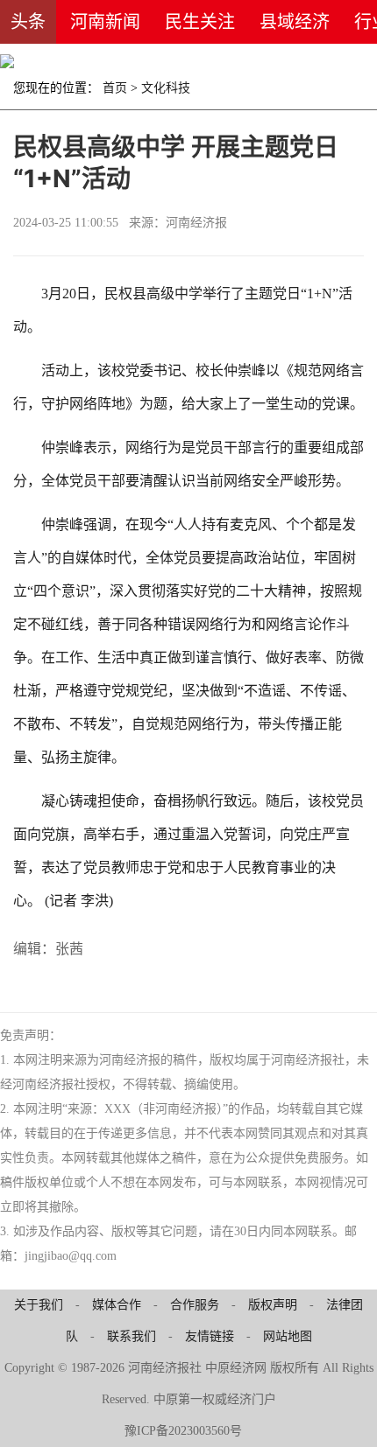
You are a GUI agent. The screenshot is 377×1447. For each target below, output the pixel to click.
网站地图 (287, 1336)
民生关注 (200, 22)
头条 (28, 22)
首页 (115, 87)
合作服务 (194, 1304)
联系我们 (131, 1336)
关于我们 (38, 1304)
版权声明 (272, 1304)
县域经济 (295, 22)
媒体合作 (116, 1304)
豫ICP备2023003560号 (183, 1430)
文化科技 (165, 87)
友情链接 (209, 1336)
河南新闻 (105, 22)
